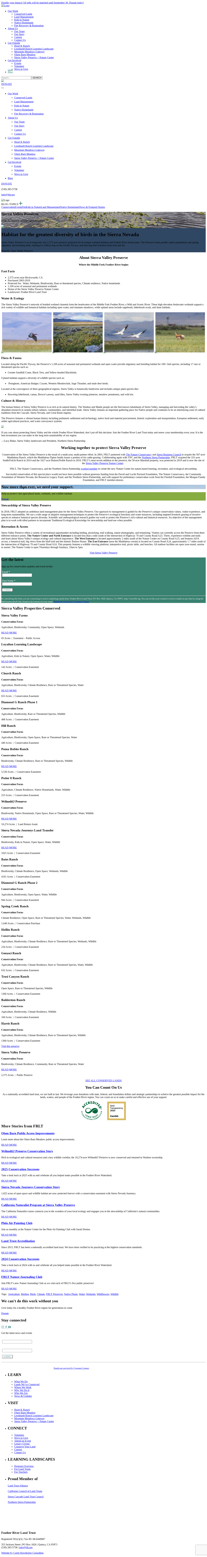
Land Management (23, 16)
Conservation (8, 207)
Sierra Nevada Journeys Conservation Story (30, 1187)
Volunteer (19, 66)
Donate (5, 499)
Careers (18, 37)
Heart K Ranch (22, 45)
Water (82, 1294)
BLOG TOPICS (10, 204)
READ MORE (9, 632)
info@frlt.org (8, 194)
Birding (25, 1294)
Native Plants (71, 1294)
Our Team (19, 31)
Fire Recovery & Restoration (29, 25)
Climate (41, 1294)
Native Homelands (23, 22)
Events (17, 63)
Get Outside (14, 43)
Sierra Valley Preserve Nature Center (104, 463)
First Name (8, 580)
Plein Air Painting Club (17, 1223)
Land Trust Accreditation (18, 1241)
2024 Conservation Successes (20, 1259)
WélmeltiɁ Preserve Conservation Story (27, 1151)
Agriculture (14, 1294)
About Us (13, 28)
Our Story (19, 34)
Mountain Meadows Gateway (29, 51)
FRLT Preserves (54, 1294)
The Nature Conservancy (139, 454)
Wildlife (114, 1294)
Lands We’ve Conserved (26, 1384)
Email (6, 572)
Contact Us (20, 40)
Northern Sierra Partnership (156, 457)
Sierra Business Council (169, 454)
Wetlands (90, 1294)
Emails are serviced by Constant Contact (71, 601)
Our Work (13, 11)
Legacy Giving (22, 1443)
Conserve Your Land (24, 1446)
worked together (89, 468)
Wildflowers (103, 1294)
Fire (24, 207)
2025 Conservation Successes (20, 1169)
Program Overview (24, 1466)
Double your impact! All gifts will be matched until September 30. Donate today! (42, 2)
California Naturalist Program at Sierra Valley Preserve (38, 1205)
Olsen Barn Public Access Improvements (27, 1133)
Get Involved (14, 60)
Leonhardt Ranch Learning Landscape (34, 48)
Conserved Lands (23, 14)
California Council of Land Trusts (25, 1491)
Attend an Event (22, 1440)
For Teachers (20, 1472)
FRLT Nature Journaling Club (21, 1277)
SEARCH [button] (37, 78)
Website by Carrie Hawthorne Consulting (22, 1553)
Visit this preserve (10, 1046)
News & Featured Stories (92, 207)
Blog (10, 72)
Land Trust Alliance (18, 1485)
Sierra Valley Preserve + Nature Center (34, 57)
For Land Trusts (22, 1469)
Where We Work (22, 1387)
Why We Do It (21, 1390)
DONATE (6, 84)
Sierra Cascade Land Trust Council (26, 1496)
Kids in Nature (21, 19)
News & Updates (23, 1396)
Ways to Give (21, 69)
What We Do (21, 1381)
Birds (33, 1294)
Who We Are (21, 1393)
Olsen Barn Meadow (25, 54)
